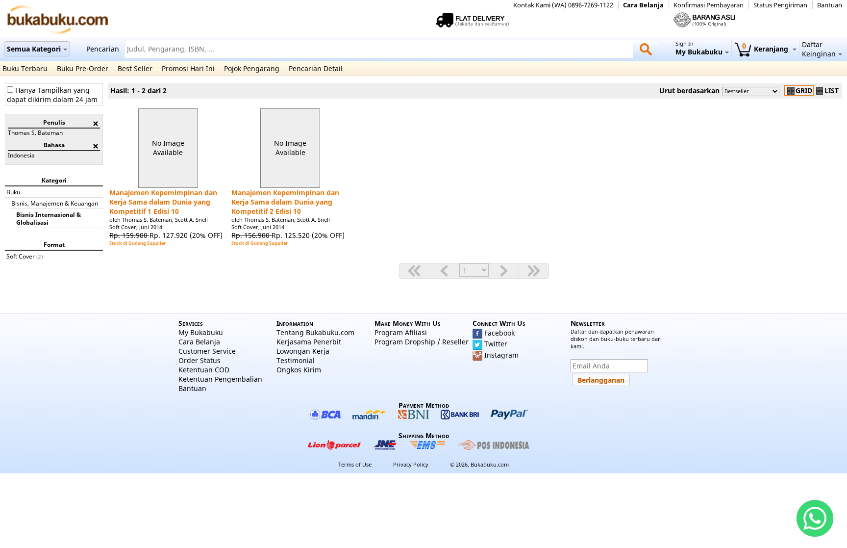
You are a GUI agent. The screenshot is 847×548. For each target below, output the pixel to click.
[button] (601, 380)
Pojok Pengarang (251, 68)
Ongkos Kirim (298, 369)
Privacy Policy (410, 464)
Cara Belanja (643, 5)
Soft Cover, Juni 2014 (135, 227)
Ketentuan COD (203, 369)
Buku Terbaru (25, 68)
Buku (13, 192)
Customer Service (207, 351)
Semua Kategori (34, 48)
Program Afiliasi (400, 332)
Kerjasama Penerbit (308, 341)
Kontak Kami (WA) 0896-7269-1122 (563, 5)
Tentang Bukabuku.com (315, 332)
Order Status (199, 360)
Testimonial (295, 360)
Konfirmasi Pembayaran (708, 5)
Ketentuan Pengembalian (220, 379)
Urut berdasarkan (689, 90)
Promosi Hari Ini (188, 68)
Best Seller (135, 68)
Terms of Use (355, 464)
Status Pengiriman (780, 5)
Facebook (499, 333)
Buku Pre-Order (82, 68)
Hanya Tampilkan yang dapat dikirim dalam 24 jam (52, 94)
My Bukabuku (200, 332)
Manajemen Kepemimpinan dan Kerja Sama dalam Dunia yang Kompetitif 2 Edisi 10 (285, 202)
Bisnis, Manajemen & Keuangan (54, 203)
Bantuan (829, 5)
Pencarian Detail (316, 68)
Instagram (501, 355)
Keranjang (766, 48)
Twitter (495, 343)
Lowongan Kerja (302, 351)
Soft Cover (20, 256)
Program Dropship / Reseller (421, 341)
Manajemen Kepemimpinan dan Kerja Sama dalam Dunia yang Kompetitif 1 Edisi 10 (163, 202)
